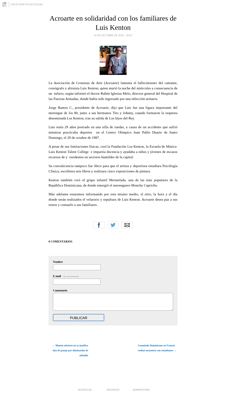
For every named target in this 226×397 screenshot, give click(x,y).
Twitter (113, 225)
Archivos (113, 389)
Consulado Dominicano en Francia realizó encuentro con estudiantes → (157, 348)
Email (127, 225)
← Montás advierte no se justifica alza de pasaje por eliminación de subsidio (70, 350)
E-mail (66, 276)
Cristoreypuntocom (27, 4)
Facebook (99, 225)
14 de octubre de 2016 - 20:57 (113, 35)
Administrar (141, 389)
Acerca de (85, 389)
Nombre (58, 261)
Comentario (60, 290)
